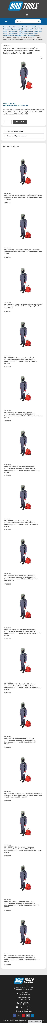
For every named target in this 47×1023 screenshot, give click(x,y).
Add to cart (19, 122)
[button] (6, 21)
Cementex (6, 45)
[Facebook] (14, 1015)
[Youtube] (23, 1015)
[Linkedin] (32, 1015)
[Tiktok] (28, 1015)
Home (5, 27)
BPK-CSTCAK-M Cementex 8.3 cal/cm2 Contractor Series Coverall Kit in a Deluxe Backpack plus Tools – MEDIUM (23, 197)
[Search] (39, 21)
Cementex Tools (20, 27)
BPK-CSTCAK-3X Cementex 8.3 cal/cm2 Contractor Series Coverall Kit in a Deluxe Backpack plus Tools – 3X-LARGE (23, 306)
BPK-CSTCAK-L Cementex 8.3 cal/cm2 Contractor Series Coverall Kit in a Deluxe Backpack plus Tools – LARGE (23, 251)
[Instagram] (19, 1015)
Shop (11, 27)
